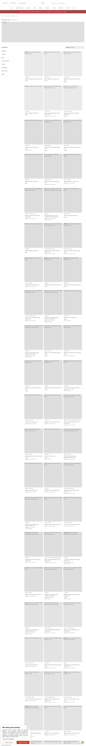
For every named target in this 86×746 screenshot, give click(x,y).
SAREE (54, 8)
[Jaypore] (43, 3)
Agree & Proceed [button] (23, 742)
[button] (70, 3)
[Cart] (77, 3)
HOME (40, 8)
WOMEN (28, 8)
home (3, 15)
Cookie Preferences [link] (6, 745)
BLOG (74, 8)
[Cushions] (43, 32)
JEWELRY (47, 8)
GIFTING (61, 8)
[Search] (67, 3)
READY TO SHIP (19, 8)
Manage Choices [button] (9, 742)
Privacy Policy (5, 739)
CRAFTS (68, 8)
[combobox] (59, 3)
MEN (35, 8)
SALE (11, 8)
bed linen (8, 15)
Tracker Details (11, 739)
